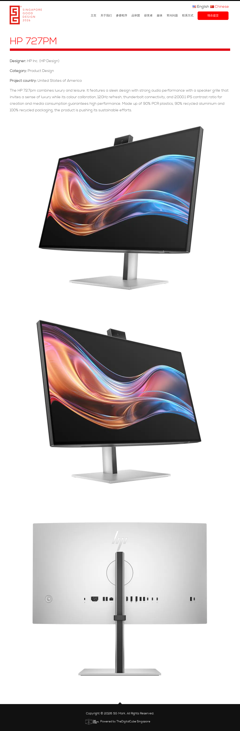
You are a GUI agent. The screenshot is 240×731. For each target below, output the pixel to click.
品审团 (135, 15)
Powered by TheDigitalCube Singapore (125, 721)
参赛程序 (121, 15)
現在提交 (213, 15)
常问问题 (172, 15)
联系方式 (187, 15)
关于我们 (106, 15)
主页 (93, 15)
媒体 (159, 15)
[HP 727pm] (120, 211)
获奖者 (148, 15)
